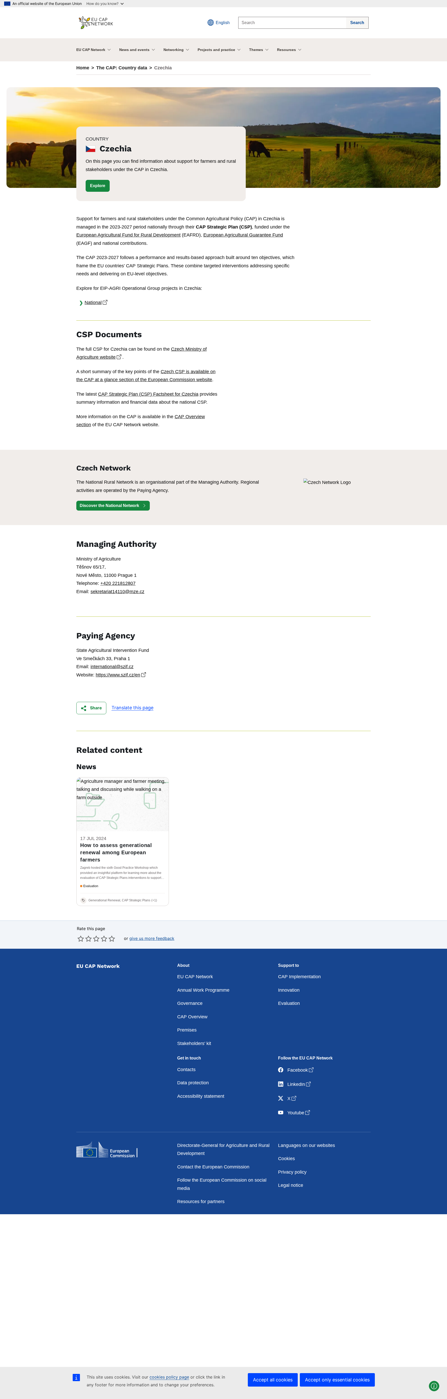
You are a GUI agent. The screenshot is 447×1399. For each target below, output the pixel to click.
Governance (190, 1003)
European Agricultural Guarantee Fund (243, 235)
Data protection (193, 1082)
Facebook (301, 1070)
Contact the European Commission (213, 1166)
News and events (134, 50)
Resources (286, 50)
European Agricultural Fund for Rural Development (128, 235)
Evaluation (289, 1003)
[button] (98, 186)
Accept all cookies (273, 1379)
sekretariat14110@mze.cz (117, 591)
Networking (173, 50)
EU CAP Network (90, 50)
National (96, 302)
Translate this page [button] (132, 707)
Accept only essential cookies (337, 1379)
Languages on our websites (306, 1145)
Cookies (286, 1158)
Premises (187, 1030)
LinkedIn (299, 1084)
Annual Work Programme (203, 990)
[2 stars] (84, 938)
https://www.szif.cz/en (121, 675)
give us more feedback (151, 938)
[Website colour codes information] (434, 1386)
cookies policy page (169, 1377)
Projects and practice (216, 50)
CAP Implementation (299, 976)
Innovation (289, 990)
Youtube (299, 1112)
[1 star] (81, 938)
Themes (256, 50)
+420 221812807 (118, 583)
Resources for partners (201, 1201)
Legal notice (290, 1185)
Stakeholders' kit (194, 1043)
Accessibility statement (200, 1096)
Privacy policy (292, 1172)
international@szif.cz (112, 666)
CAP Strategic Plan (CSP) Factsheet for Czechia (148, 394)
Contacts (186, 1069)
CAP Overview (192, 1016)
